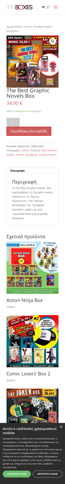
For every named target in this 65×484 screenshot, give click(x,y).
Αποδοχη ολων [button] (17, 473)
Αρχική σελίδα (14, 26)
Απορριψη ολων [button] (47, 473)
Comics (28, 26)
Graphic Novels (47, 154)
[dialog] (32, 453)
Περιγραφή (17, 170)
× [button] (61, 427)
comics (20, 154)
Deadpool (31, 154)
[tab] (32, 171)
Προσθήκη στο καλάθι (28, 131)
